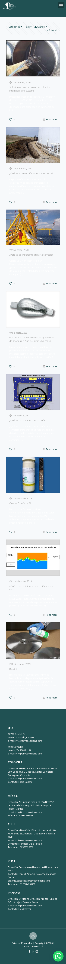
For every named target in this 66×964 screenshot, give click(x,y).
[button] (58, 956)
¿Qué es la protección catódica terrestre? (31, 173)
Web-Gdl (38, 946)
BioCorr (13, 668)
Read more (52, 119)
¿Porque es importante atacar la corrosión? (31, 254)
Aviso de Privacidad (22, 943)
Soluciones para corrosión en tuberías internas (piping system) (29, 89)
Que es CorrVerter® (20, 503)
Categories (14, 26)
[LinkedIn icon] (33, 951)
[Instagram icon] (36, 951)
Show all (53, 30)
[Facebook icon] (29, 951)
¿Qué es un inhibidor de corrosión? (27, 420)
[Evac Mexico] (10, 5)
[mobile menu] (61, 5)
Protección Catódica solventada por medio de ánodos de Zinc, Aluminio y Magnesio (31, 339)
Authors (41, 26)
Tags (27, 26)
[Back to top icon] (33, 936)
